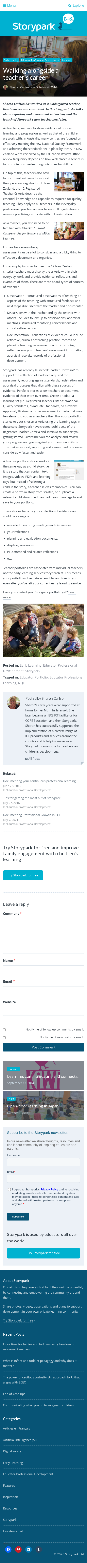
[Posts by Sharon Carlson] (13, 703)
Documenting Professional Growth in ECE (31, 815)
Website (9, 1002)
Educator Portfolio (34, 677)
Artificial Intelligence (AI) (19, 1440)
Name (9, 960)
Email (9, 981)
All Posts (34, 758)
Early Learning (11, 60)
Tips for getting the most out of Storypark (31, 798)
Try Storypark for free (23, 875)
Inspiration (10, 1497)
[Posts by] (6, 87)
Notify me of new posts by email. (62, 1037)
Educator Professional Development (40, 60)
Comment (12, 913)
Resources (10, 1508)
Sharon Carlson (20, 87)
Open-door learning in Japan (32, 1105)
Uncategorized (13, 1531)
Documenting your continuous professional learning (39, 781)
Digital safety (12, 1451)
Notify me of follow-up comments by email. (55, 1029)
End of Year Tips (14, 1394)
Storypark (67, 60)
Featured (9, 1485)
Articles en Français (16, 1428)
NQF (21, 683)
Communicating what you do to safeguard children (38, 1405)
